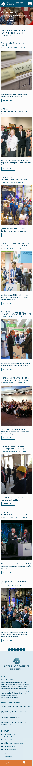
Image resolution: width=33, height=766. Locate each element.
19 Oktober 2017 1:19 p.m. (9, 382)
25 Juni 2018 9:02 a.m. (8, 182)
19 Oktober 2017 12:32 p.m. (9, 451)
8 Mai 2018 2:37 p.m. (7, 248)
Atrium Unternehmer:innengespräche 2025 (16, 706)
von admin (23, 47)
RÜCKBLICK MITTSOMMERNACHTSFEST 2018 (14, 178)
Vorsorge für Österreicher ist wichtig (14, 44)
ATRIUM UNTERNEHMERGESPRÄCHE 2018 (14, 110)
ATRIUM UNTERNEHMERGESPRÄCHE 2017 (14, 513)
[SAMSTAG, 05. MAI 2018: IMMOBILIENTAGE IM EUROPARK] (16, 339)
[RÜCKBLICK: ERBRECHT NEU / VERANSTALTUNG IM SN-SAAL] (16, 406)
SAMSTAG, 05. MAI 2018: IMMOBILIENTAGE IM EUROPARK (16, 313)
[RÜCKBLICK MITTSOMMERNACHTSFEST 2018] (16, 205)
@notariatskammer (10, 746)
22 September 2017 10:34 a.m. (10, 517)
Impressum (7, 753)
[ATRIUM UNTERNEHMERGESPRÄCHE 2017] (16, 540)
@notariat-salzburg (10, 749)
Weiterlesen (8, 100)
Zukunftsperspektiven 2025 (11, 718)
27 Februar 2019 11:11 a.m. (10, 47)
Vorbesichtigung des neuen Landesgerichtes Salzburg (13, 447)
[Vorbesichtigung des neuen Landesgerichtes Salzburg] (16, 474)
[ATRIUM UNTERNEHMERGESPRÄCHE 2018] (16, 137)
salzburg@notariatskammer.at (13, 743)
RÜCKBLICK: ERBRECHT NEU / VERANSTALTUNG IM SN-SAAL (15, 379)
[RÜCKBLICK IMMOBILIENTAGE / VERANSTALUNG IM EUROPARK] (16, 271)
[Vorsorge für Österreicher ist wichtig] (16, 70)
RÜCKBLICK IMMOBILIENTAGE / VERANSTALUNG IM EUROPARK (16, 245)
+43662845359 (8, 740)
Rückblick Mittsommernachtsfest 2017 (16, 582)
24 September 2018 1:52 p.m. (10, 113)
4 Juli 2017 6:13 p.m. (8, 585)
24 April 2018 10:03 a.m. (9, 316)
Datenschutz (8, 756)
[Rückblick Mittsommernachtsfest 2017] (16, 608)
